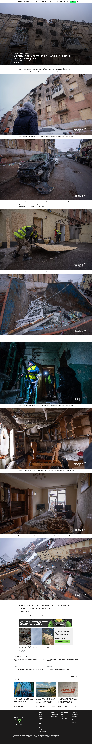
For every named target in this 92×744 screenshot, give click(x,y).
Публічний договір (43, 731)
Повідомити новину (74, 717)
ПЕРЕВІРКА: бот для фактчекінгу (53, 717)
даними (24, 204)
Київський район (36, 647)
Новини (26, 1)
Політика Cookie (42, 721)
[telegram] (18, 724)
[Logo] (18, 2)
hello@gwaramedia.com (18, 717)
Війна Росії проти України (27, 647)
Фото (62, 716)
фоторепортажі (40, 608)
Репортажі (27, 53)
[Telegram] (18, 62)
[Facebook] (14, 62)
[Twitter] (16, 62)
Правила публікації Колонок (74, 721)
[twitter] (21, 724)
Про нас (59, 1)
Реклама (40, 723)
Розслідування (52, 1)
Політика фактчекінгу (52, 722)
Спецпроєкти (64, 718)
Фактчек (37, 1)
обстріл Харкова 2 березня (53, 647)
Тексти (31, 1)
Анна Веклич (16, 60)
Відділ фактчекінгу (54, 714)
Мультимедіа (44, 1)
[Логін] (77, 1)
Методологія (53, 719)
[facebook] (14, 724)
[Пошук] (67, 1)
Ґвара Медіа (16, 53)
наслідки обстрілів (43, 647)
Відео (62, 714)
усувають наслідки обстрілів (41, 615)
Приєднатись (75, 714)
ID (39, 727)
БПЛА (21, 647)
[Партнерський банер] (46, 636)
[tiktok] (25, 724)
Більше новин (74, 676)
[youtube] (23, 724)
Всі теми (40, 729)
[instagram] (16, 724)
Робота (40, 725)
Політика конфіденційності (42, 719)
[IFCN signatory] (19, 721)
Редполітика (41, 716)
